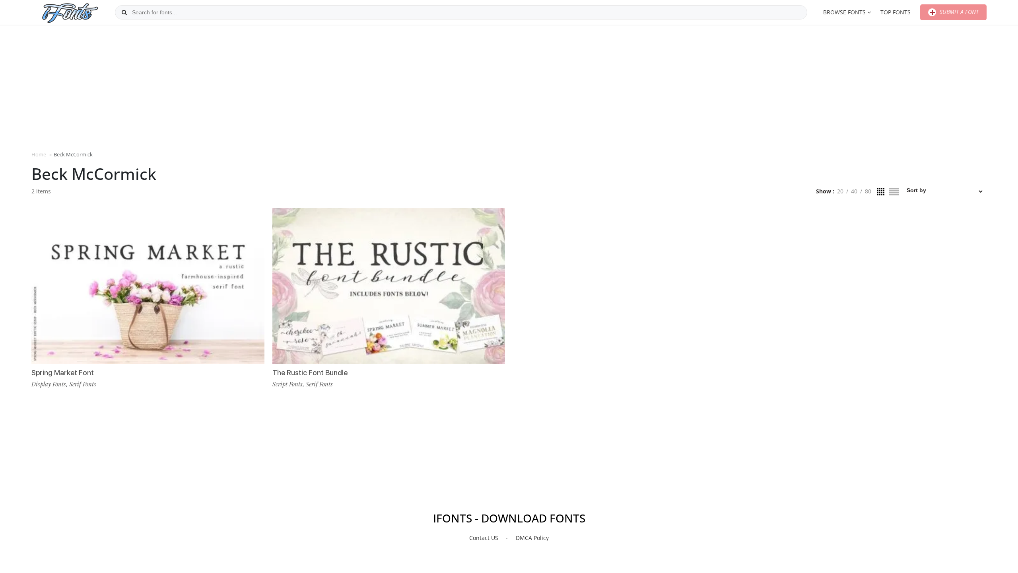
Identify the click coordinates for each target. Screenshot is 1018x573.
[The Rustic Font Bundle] (388, 286)
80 (868, 191)
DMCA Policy (532, 538)
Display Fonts (48, 384)
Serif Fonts (82, 384)
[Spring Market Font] (147, 286)
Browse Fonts (844, 12)
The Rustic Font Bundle (310, 372)
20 (840, 191)
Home (38, 154)
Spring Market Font (62, 372)
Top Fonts (895, 12)
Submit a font (958, 12)
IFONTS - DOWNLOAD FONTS (509, 518)
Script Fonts (287, 384)
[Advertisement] (509, 87)
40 (854, 191)
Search (124, 12)
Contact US (483, 538)
